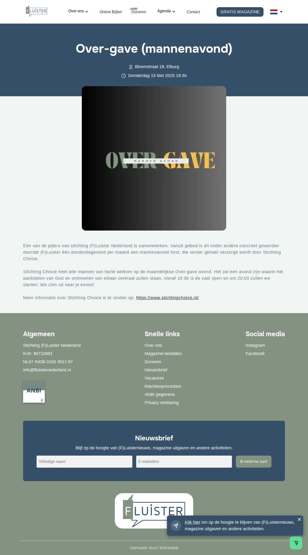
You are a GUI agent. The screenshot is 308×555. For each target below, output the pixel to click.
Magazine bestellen (163, 353)
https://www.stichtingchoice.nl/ (167, 297)
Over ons (76, 11)
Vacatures (154, 378)
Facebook (255, 353)
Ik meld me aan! (253, 461)
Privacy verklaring (162, 402)
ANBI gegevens (160, 394)
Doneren (138, 11)
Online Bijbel (111, 12)
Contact (193, 12)
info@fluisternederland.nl (47, 370)
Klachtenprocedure (163, 386)
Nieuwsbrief (156, 370)
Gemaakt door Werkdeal (154, 547)
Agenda (164, 11)
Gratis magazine (240, 12)
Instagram (255, 345)
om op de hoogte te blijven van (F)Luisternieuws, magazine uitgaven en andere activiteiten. (240, 525)
